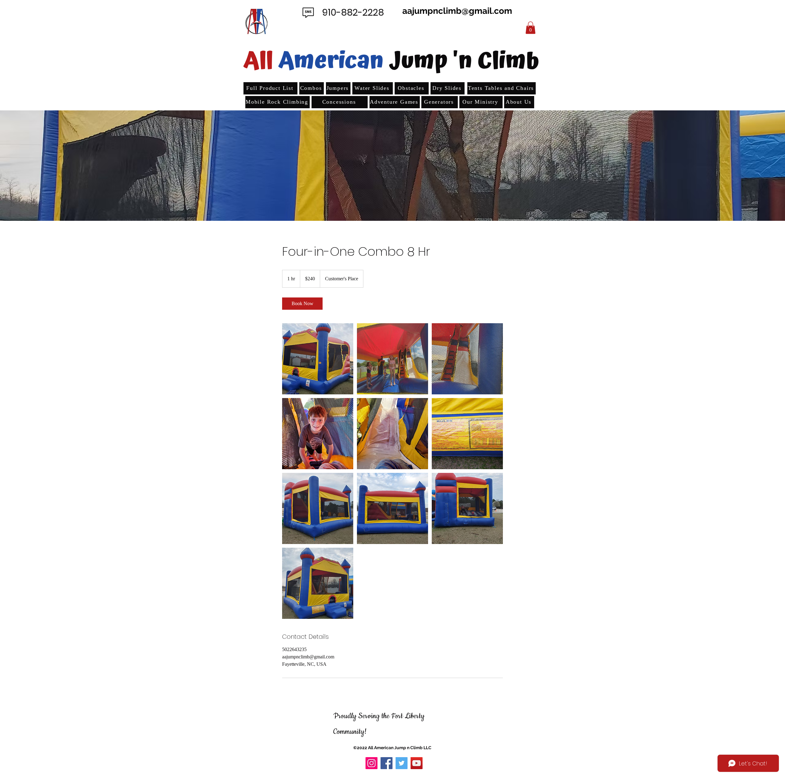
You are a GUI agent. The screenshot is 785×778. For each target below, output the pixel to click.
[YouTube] (417, 763)
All (258, 61)
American (333, 61)
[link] (302, 303)
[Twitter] (402, 763)
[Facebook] (386, 763)
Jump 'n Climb (464, 61)
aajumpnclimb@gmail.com (457, 11)
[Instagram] (371, 763)
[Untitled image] (317, 358)
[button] (530, 27)
